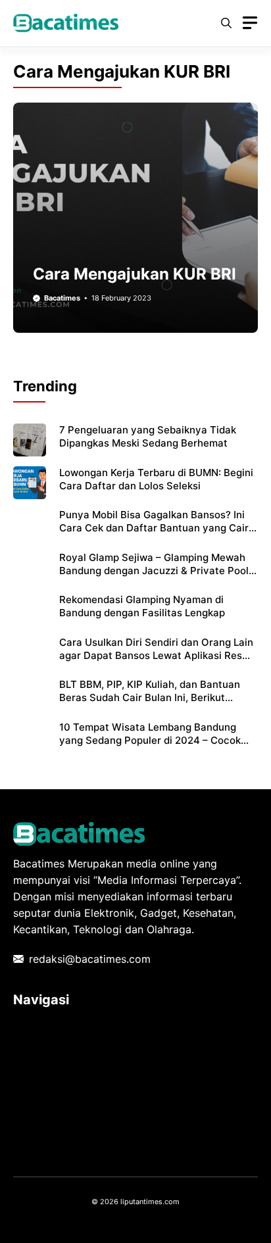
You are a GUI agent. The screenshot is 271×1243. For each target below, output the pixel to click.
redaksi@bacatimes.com (90, 958)
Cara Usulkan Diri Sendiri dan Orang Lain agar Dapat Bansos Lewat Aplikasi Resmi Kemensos (156, 655)
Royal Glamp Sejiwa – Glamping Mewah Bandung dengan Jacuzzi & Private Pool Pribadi (154, 571)
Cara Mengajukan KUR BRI (134, 273)
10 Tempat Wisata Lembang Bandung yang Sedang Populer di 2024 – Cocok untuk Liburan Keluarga (150, 740)
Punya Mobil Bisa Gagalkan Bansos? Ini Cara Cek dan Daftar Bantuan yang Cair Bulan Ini (154, 528)
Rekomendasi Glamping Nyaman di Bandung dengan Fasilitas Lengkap (142, 606)
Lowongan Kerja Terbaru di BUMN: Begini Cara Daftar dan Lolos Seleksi (156, 479)
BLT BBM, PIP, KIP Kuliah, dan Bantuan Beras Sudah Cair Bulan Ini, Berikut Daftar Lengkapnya (149, 698)
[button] (226, 23)
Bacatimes (62, 298)
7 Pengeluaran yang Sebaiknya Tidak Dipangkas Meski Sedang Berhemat (147, 436)
